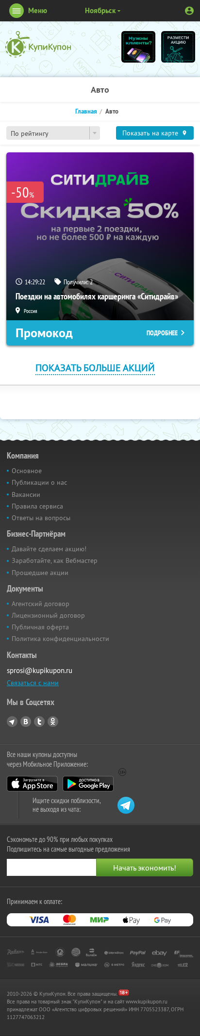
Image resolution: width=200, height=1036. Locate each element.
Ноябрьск (100, 10)
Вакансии (26, 494)
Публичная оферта (40, 627)
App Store (32, 783)
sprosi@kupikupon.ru (39, 670)
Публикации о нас (39, 482)
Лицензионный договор (48, 615)
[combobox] (53, 133)
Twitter (39, 721)
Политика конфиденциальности (60, 638)
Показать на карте (150, 133)
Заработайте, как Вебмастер (55, 560)
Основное (27, 470)
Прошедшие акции (40, 572)
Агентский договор (40, 603)
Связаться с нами (33, 682)
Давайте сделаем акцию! (49, 548)
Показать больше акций (95, 368)
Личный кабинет (189, 10)
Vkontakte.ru (25, 721)
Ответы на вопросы (41, 517)
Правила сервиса (37, 506)
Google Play (88, 783)
